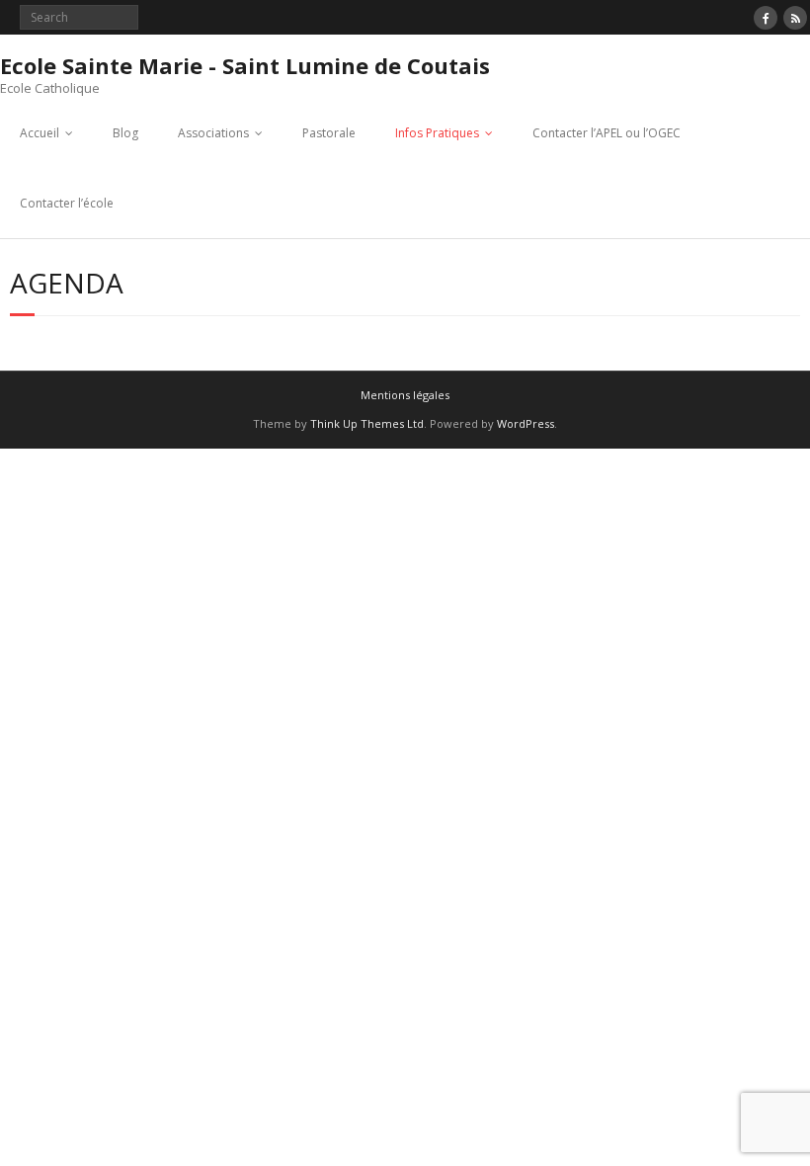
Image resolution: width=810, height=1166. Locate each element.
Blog (125, 133)
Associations (213, 133)
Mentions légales (405, 394)
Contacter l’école (67, 203)
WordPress (525, 423)
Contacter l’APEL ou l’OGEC (606, 133)
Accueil (39, 133)
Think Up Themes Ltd (367, 423)
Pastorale (329, 133)
